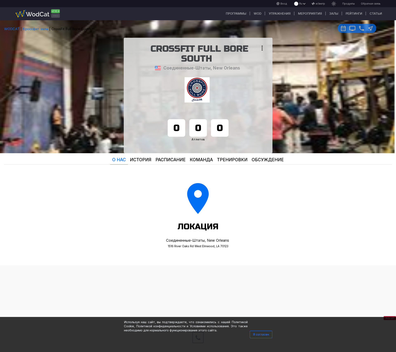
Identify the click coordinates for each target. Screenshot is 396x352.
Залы (333, 13)
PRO (55, 15)
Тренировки (232, 159)
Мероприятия (310, 13)
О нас (119, 159)
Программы (236, 13)
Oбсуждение (268, 159)
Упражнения (280, 13)
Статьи (376, 13)
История (140, 159)
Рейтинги (354, 13)
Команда (201, 159)
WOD (257, 13)
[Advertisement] (198, 294)
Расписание (171, 159)
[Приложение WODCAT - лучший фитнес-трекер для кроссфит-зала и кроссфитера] (39, 13)
